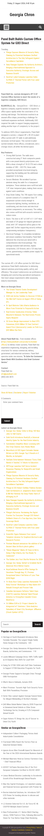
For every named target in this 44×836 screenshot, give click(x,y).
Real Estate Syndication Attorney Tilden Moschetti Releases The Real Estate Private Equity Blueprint (23, 315)
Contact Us (28, 830)
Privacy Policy (30, 827)
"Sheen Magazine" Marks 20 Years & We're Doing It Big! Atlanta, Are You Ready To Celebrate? (22, 553)
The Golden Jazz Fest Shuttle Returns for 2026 (24, 559)
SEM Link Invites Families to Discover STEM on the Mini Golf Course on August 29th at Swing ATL (24, 299)
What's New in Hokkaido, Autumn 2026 (17, 682)
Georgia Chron (22, 14)
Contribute (20, 830)
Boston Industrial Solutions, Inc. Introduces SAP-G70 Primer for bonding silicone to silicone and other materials (21, 795)
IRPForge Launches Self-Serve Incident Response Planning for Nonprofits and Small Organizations (23, 469)
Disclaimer (18, 392)
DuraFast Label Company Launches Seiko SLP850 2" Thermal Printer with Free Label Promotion (22, 80)
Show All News (6, 392)
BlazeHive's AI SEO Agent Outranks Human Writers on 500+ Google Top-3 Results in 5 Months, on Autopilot (22, 453)
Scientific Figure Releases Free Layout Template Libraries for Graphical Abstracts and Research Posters (24, 537)
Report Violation (29, 392)
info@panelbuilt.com (9, 374)
